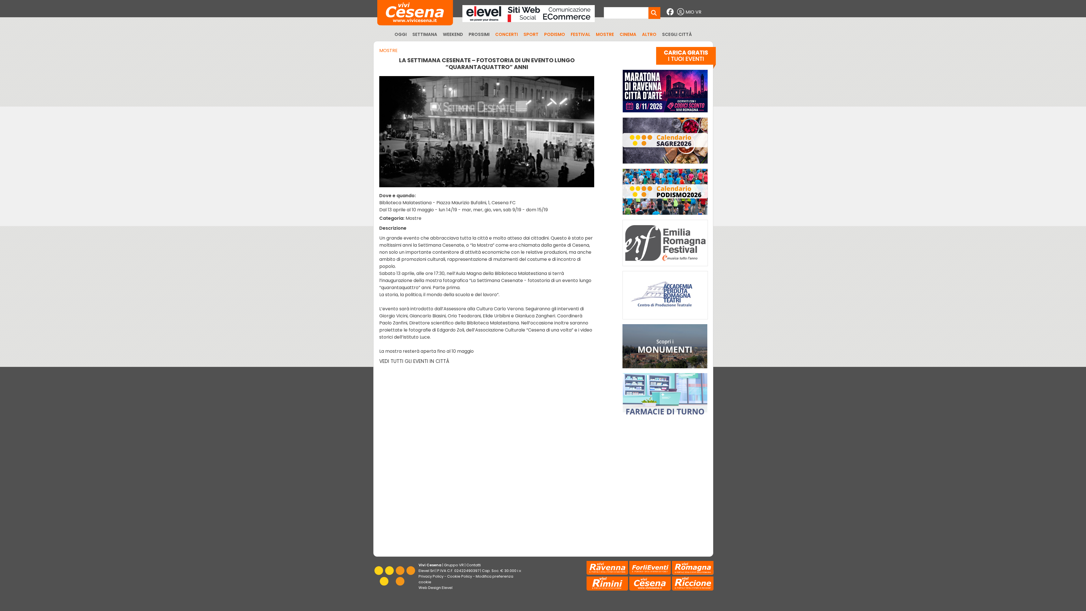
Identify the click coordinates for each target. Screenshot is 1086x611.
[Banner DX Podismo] (665, 216)
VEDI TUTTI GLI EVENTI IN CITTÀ (414, 361)
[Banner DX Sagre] (665, 165)
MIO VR (693, 12)
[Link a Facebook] (671, 12)
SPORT (530, 34)
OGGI (401, 34)
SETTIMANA (424, 34)
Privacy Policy (431, 576)
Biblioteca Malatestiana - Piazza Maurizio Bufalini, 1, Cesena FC (447, 202)
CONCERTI (506, 34)
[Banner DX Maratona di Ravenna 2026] (665, 114)
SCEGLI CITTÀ (677, 34)
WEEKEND (453, 34)
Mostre (388, 50)
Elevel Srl (427, 570)
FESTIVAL (580, 34)
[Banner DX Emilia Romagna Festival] (665, 267)
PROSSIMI (479, 34)
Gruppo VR (454, 565)
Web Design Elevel (436, 587)
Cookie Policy (459, 576)
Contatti (473, 565)
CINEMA (628, 34)
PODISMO (554, 34)
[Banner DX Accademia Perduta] (665, 320)
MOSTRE (605, 34)
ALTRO (649, 34)
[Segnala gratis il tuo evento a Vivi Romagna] (686, 59)
